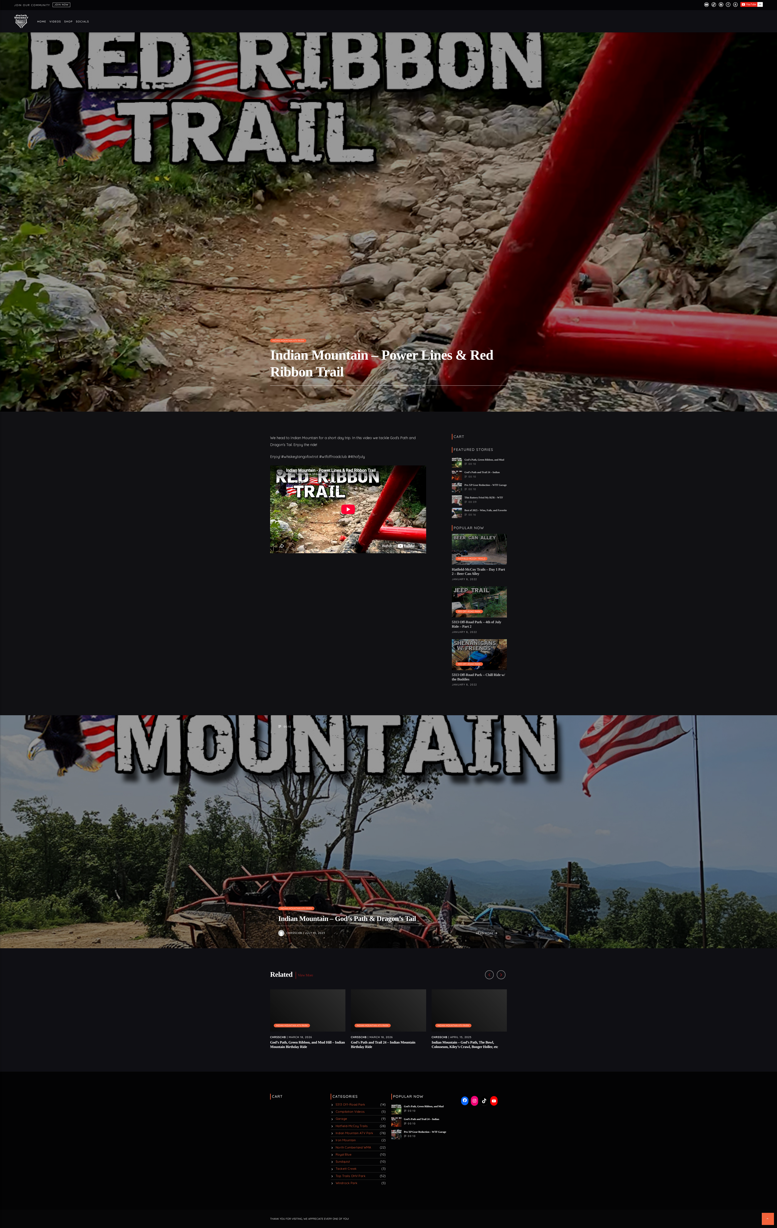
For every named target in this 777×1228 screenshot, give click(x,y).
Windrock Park (347, 1183)
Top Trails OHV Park (351, 1176)
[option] (307, 1021)
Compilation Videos (350, 1112)
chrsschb (294, 933)
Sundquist (343, 1161)
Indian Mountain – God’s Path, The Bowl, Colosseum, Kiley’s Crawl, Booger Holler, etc (465, 1044)
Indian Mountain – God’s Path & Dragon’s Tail (347, 919)
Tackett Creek (346, 1169)
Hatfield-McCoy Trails (471, 558)
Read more (485, 933)
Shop (68, 21)
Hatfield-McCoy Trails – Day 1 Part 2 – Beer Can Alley (478, 571)
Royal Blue (344, 1154)
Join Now (61, 4)
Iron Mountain (346, 1140)
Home (41, 21)
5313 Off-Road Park (469, 611)
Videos (55, 21)
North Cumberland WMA (353, 1147)
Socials (82, 21)
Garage (341, 1119)
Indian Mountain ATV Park (288, 340)
